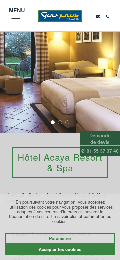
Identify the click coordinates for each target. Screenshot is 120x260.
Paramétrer (60, 238)
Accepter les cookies (60, 249)
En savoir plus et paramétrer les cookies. (81, 218)
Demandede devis (100, 138)
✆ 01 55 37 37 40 (100, 150)
